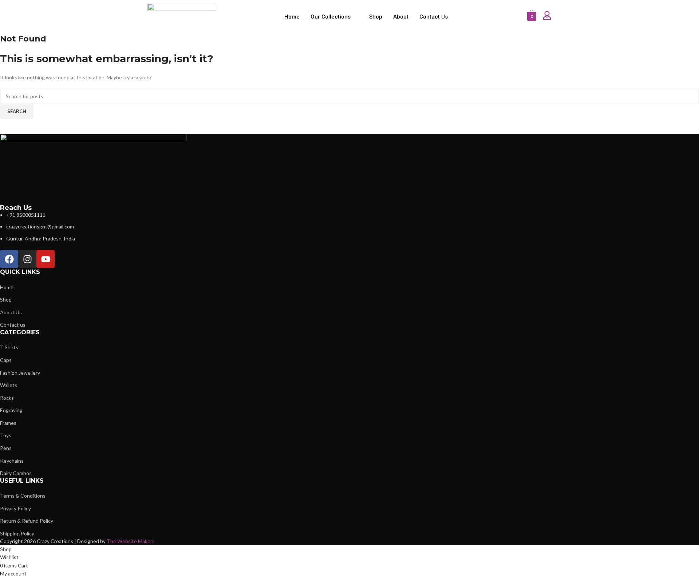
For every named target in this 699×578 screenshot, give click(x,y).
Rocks (7, 398)
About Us (11, 312)
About (400, 16)
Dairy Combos (16, 473)
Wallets (8, 385)
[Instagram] (27, 259)
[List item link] (222, 227)
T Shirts (9, 347)
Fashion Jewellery (20, 373)
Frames (8, 423)
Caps (6, 360)
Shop (375, 16)
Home (292, 16)
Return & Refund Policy (26, 521)
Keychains (12, 461)
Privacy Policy (15, 508)
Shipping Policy (17, 533)
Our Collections (331, 16)
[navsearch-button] (518, 16)
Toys (5, 435)
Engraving (11, 410)
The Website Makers (131, 541)
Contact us (433, 16)
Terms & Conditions (23, 496)
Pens (6, 448)
